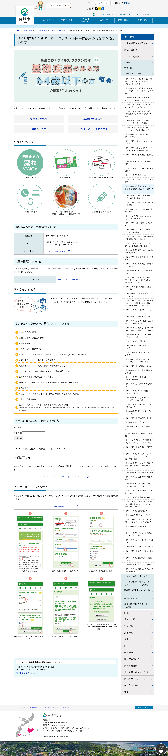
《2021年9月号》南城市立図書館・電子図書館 (139, 204)
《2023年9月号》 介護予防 (135, 341)
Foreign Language (101, 3)
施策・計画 (129, 619)
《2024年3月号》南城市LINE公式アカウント (138, 385)
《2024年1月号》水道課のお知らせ (138, 366)
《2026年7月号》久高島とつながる (138, 564)
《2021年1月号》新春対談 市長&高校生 (139, 156)
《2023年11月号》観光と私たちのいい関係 (138, 354)
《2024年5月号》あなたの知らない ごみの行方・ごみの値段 (138, 399)
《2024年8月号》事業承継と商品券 (138, 418)
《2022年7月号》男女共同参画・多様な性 (139, 258)
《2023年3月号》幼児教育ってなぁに (139, 317)
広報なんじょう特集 (133, 73)
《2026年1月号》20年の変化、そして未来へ (139, 527)
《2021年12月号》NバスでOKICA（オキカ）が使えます (138, 217)
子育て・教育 (67, 20)
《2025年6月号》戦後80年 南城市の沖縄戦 (138, 478)
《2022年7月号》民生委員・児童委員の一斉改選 (139, 265)
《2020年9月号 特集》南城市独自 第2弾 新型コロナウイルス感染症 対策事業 (139, 113)
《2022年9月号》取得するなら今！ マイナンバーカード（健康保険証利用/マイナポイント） (138, 280)
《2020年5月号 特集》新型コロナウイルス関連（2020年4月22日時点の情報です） (139, 90)
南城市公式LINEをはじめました (137, 591)
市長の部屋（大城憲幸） (136, 43)
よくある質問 (121, 14)
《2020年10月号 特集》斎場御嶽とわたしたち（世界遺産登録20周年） (139, 129)
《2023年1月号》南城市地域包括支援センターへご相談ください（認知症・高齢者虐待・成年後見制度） (139, 303)
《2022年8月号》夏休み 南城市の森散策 (138, 272)
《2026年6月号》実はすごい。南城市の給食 (139, 559)
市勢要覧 (128, 68)
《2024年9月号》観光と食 (135, 422)
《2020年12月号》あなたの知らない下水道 (138, 142)
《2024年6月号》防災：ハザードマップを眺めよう (139, 406)
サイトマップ (146, 14)
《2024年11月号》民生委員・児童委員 (138, 435)
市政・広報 (105, 20)
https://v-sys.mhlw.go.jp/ (68, 279)
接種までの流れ (38, 119)
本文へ (89, 3)
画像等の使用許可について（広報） (135, 605)
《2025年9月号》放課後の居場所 (137, 497)
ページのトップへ (145, 707)
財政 (126, 613)
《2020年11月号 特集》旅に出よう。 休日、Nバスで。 (139, 135)
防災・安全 (143, 20)
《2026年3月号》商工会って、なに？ (139, 547)
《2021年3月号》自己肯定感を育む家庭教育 (139, 170)
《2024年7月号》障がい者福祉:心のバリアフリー (138, 412)
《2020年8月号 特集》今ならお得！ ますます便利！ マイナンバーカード (139, 106)
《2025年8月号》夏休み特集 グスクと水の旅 (138, 492)
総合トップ (100, 14)
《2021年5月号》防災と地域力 (136, 175)
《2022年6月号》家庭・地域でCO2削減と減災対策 (139, 251)
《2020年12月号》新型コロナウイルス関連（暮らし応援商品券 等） (138, 149)
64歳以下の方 (39, 129)
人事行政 (128, 632)
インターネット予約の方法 (93, 129)
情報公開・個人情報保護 (136, 672)
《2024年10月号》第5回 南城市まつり (138, 428)
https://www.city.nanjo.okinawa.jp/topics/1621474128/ (64, 477)
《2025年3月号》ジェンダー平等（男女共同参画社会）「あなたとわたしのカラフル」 (139, 465)
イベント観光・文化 (86, 20)
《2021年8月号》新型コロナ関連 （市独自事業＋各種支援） (137, 197)
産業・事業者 (124, 20)
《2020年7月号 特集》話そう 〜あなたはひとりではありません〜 (139, 99)
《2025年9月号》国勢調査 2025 (137, 511)
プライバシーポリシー (49, 707)
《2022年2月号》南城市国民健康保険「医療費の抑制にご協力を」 (139, 238)
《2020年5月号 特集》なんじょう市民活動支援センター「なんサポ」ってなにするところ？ (138, 81)
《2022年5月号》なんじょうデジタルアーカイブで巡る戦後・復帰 (139, 245)
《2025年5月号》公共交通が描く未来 (139, 472)
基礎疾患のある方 (92, 119)
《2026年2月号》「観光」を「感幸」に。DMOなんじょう (139, 534)
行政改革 (128, 626)
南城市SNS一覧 (131, 598)
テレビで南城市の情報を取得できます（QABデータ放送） (137, 583)
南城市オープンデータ (135, 679)
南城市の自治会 (131, 659)
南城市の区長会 (131, 685)
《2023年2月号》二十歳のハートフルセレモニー (139, 311)
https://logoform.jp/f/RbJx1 (56, 251)
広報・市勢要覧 (131, 56)
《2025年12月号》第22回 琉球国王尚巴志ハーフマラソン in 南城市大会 (139, 521)
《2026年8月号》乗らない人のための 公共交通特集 (139, 570)
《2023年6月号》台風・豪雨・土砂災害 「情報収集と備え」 (139, 322)
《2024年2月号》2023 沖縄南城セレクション (138, 371)
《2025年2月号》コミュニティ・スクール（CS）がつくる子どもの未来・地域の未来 (138, 456)
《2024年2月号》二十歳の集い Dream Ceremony (136, 378)
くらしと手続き (48, 20)
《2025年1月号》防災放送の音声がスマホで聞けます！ (139, 448)
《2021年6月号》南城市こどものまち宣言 (139, 181)
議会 (126, 646)
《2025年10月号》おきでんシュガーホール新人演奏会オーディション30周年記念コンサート (138, 504)
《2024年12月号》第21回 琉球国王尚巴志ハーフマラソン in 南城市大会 (139, 441)
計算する (18, 438)
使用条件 (33, 707)
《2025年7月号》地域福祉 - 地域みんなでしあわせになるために (139, 485)
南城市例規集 (130, 666)
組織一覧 (110, 14)
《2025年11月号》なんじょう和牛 (138, 515)
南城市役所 (55, 715)
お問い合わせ (133, 14)
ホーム (22, 707)
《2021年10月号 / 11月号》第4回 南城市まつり (138, 210)
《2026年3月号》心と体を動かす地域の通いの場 (139, 541)
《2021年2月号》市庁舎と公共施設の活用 (139, 163)
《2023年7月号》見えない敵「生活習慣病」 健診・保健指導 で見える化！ (139, 329)
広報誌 (127, 63)
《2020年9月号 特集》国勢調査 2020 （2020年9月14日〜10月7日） (139, 122)
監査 (126, 692)
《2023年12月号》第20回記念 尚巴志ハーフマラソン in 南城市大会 (139, 360)
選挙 (126, 639)
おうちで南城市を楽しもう (135, 576)
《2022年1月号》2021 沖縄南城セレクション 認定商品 (138, 231)
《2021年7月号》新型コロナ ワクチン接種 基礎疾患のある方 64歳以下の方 (139, 188)
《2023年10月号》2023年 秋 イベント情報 (138, 347)
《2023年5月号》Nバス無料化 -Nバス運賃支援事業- (138, 392)
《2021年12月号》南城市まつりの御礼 (138, 224)
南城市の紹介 (130, 50)
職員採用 (128, 652)
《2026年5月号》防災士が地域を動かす (139, 552)
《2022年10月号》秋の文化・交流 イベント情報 (139, 288)
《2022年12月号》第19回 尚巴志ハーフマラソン (139, 295)
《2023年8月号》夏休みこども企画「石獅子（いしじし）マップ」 (138, 336)
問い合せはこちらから (25, 673)
